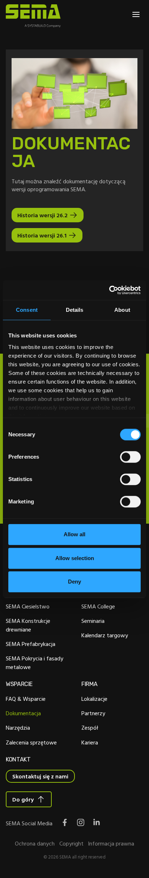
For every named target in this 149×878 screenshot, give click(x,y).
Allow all (74, 534)
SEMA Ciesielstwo (28, 606)
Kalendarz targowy (104, 635)
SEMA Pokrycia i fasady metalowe (34, 662)
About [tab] (122, 310)
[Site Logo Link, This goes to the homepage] (33, 15)
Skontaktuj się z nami (40, 776)
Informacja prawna (111, 843)
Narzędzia (18, 727)
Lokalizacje (94, 698)
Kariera (89, 742)
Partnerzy (93, 713)
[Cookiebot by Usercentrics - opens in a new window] (109, 290)
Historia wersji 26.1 (42, 235)
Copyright (71, 843)
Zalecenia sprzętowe (31, 742)
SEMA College (98, 606)
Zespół (89, 727)
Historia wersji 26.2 (42, 215)
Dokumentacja (23, 713)
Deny (74, 581)
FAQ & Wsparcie (26, 698)
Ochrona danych (35, 843)
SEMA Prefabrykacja (30, 643)
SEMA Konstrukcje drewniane (28, 625)
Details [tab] (75, 310)
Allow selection (74, 558)
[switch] (130, 457)
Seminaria (93, 620)
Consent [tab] (27, 310)
